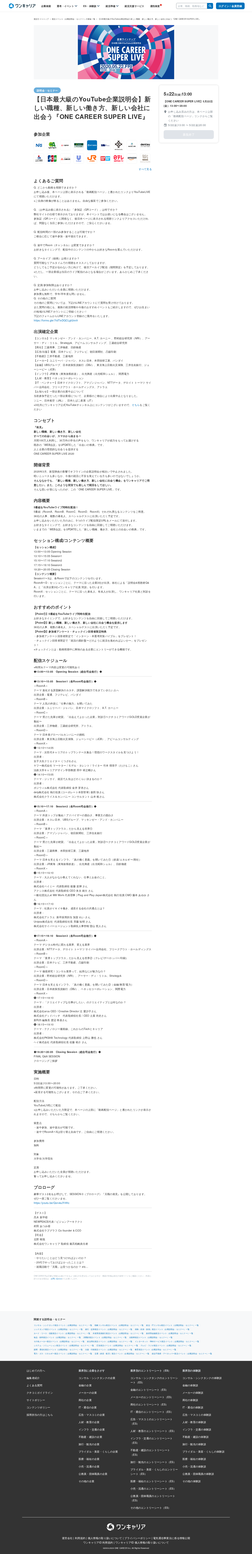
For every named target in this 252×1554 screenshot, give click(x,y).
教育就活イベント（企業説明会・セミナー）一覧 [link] (155, 1349)
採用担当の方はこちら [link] (40, 1414)
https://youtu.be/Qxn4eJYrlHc (51, 1203)
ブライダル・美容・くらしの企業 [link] (98, 1451)
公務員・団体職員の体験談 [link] (198, 1474)
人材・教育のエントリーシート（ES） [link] (153, 1431)
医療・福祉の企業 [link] (89, 1459)
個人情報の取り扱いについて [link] (105, 1538)
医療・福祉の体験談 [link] (194, 1459)
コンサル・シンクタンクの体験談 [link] (202, 1378)
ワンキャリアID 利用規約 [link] (98, 1542)
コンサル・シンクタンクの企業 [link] (97, 1378)
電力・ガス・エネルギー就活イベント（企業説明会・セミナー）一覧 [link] (63, 1353)
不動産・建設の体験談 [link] (195, 1437)
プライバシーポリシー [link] (137, 1538)
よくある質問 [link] (34, 1385)
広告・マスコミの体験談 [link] (196, 1414)
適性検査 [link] (155, 6)
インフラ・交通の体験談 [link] (196, 1429)
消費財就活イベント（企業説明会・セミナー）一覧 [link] (105, 1337)
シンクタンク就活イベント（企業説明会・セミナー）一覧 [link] (58, 1329)
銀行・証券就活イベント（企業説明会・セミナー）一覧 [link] (108, 1329)
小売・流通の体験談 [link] (194, 1466)
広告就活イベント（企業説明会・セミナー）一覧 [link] (117, 1345)
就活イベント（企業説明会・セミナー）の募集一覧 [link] (73, 19)
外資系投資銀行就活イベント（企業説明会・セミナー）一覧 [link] (118, 1333)
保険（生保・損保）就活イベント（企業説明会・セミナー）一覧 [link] (162, 1329)
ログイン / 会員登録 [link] (230, 6)
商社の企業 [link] (85, 1400)
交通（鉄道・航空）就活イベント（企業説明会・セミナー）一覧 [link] (122, 1353)
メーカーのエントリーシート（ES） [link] (151, 1397)
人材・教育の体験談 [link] (194, 1422)
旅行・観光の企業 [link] (89, 1444)
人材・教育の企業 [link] (89, 1422)
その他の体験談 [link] (191, 1481)
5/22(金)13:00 (187, 125)
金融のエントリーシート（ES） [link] (149, 1389)
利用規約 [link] (80, 1538)
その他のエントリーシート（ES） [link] (150, 1507)
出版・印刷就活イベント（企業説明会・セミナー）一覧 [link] (108, 1349)
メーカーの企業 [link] (88, 1392)
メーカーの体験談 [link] (192, 1392)
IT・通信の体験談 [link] (192, 1407)
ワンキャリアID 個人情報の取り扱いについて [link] (142, 1542)
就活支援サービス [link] (134, 6)
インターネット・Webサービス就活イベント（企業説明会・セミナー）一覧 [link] (167, 1341)
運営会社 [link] (67, 1538)
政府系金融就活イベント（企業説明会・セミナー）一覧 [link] (169, 1333)
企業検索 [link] (46, 6)
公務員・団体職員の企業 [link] (93, 1474)
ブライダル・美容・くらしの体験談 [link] (203, 1451)
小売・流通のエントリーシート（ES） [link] (153, 1488)
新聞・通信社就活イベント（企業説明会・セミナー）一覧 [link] (58, 1349)
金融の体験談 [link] (190, 1385)
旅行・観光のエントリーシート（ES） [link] (153, 1462)
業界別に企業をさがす (92, 1370)
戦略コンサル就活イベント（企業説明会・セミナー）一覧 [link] (119, 1325)
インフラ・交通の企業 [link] (92, 1429)
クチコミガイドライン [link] (40, 1392)
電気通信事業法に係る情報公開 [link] (171, 1538)
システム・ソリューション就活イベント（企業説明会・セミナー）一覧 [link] (64, 1345)
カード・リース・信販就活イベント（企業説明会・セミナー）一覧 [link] (62, 1333)
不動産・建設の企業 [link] (90, 1437)
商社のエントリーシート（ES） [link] (149, 1404)
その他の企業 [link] (86, 1481)
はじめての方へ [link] (36, 1370)
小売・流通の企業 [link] (89, 1466)
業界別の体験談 (191, 1370)
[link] (22, 6)
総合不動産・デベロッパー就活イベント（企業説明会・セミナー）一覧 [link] (182, 1353)
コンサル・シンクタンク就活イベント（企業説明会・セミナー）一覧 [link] (63, 1325)
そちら (136, 405)
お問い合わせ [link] (56, 1278)
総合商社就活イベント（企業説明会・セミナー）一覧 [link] (109, 1341)
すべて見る (145, 169)
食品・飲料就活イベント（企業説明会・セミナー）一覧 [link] (57, 1337)
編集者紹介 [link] (33, 1378)
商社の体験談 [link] (190, 1400)
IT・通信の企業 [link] (88, 1407)
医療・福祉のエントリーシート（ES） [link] (153, 1481)
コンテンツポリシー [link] (38, 1407)
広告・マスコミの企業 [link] (92, 1414)
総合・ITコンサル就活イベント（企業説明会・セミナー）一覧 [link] (172, 1325)
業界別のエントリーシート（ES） (150, 1370)
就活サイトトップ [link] (41, 19)
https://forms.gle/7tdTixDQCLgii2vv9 (56, 320)
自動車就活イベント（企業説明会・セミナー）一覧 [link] (151, 1337)
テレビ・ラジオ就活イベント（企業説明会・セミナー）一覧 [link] (166, 1345)
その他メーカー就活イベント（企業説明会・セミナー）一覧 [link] (59, 1341)
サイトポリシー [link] (36, 1400)
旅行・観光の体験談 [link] (194, 1444)
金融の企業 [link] (85, 1385)
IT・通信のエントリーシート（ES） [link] (151, 1412)
